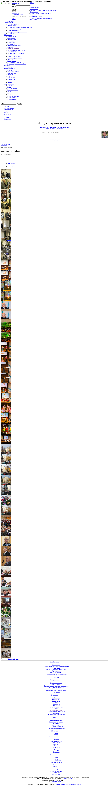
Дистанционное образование (15, 53)
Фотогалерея (11, 77)
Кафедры (10, 47)
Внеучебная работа (13, 71)
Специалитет (11, 38)
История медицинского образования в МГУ (43, 10)
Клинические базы (12, 90)
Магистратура (11, 25)
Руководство (34, 12)
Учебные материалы (13, 48)
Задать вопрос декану (54, 139)
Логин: (14, 4)
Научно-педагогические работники (40, 13)
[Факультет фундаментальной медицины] (1, 2)
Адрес (9, 94)
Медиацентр (11, 82)
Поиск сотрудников (13, 96)
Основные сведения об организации (41, 18)
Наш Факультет (34, 7)
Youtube (9, 3)
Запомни (14, 9)
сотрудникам (11, 79)
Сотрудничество (9, 84)
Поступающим (8, 22)
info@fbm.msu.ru (56, 781)
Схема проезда (67, 778)
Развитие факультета (36, 16)
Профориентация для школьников (17, 32)
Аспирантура (11, 44)
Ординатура (11, 42)
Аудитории (10, 21)
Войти (13, 19)
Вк (6, 3)
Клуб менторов (11, 73)
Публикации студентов (14, 62)
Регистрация (15, 13)
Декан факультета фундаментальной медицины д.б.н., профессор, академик (54, 127)
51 (14, 659)
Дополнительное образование (16, 50)
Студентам (10, 41)
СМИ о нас (33, 19)
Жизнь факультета (9, 68)
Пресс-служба (11, 99)
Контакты (7, 93)
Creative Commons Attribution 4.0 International (68, 784)
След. (17, 659)
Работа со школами (13, 30)
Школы (9, 85)
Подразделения (34, 15)
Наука (6, 54)
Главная (32, 6)
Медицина (7, 65)
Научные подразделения (14, 58)
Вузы (9, 87)
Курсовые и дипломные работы (16, 64)
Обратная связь (104, 3)
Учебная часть (11, 36)
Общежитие (10, 33)
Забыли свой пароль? (18, 14)
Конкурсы (10, 59)
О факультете (34, 9)
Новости (10, 70)
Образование (8, 35)
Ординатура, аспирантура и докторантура (19, 27)
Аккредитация (11, 51)
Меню (32, 3)
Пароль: (14, 6)
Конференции (11, 61)
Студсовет (10, 74)
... (13, 659)
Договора (10, 91)
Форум (9, 76)
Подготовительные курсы (15, 28)
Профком (10, 80)
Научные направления (14, 56)
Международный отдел (14, 45)
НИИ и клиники (12, 88)
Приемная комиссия (13, 24)
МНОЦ (9, 67)
